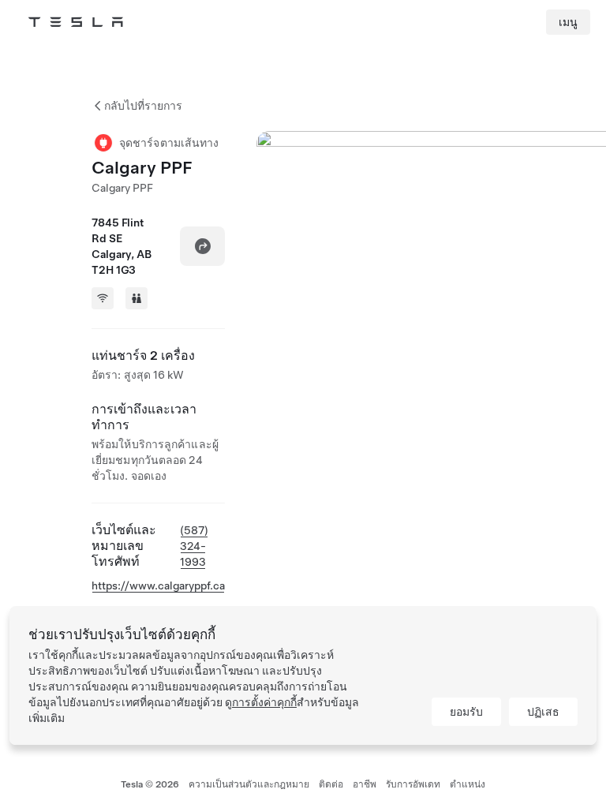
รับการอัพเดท (413, 784)
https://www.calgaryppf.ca (158, 585)
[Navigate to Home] (76, 22)
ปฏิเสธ (543, 711)
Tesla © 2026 (150, 784)
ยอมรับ (466, 711)
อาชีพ (364, 784)
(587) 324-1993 (194, 546)
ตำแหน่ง (467, 784)
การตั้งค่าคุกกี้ (264, 702)
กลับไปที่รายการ (143, 105)
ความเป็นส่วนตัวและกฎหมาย (249, 784)
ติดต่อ (331, 784)
